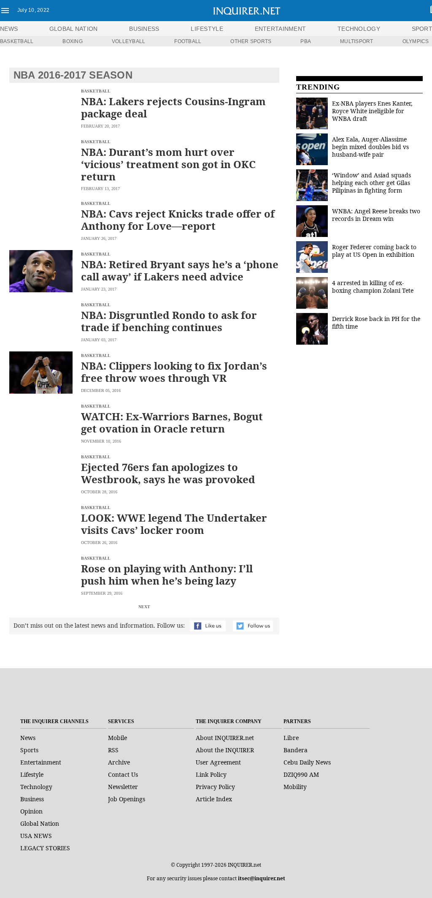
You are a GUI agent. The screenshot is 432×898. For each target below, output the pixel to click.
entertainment (280, 28)
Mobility (295, 787)
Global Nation (39, 823)
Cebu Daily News (307, 762)
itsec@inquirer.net (261, 878)
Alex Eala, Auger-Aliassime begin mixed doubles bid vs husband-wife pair (370, 146)
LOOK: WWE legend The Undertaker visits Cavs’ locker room (174, 524)
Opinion (31, 811)
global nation (73, 28)
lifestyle (207, 28)
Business (32, 799)
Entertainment (40, 762)
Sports (29, 750)
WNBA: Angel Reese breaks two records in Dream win (376, 215)
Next (144, 606)
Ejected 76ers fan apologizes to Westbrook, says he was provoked (168, 473)
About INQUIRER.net (225, 738)
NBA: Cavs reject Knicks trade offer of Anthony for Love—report (178, 220)
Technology (36, 787)
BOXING (72, 41)
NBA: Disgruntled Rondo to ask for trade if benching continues (169, 321)
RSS (113, 750)
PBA (305, 41)
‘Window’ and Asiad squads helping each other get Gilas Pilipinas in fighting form (371, 182)
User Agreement (218, 762)
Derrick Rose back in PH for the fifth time (376, 322)
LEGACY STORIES (45, 848)
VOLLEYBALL (128, 41)
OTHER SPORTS (250, 41)
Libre (291, 738)
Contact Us (123, 774)
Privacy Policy (215, 787)
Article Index (214, 799)
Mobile (117, 738)
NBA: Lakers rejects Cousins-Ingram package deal (173, 107)
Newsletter (123, 787)
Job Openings (126, 799)
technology (359, 28)
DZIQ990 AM (301, 774)
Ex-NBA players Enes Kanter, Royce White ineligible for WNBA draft (372, 110)
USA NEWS (36, 836)
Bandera (296, 750)
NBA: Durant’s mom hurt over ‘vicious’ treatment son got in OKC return (168, 164)
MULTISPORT (356, 41)
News (9, 28)
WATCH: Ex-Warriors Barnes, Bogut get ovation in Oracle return (172, 422)
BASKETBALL (16, 41)
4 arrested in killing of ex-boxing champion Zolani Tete (372, 286)
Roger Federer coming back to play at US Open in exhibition (374, 251)
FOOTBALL (187, 41)
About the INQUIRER (225, 750)
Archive (119, 762)
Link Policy (211, 774)
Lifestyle (31, 774)
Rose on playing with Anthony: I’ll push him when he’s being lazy (167, 574)
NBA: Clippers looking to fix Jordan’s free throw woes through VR (174, 372)
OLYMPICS (415, 41)
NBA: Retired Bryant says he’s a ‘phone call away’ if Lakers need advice (179, 270)
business (144, 28)
